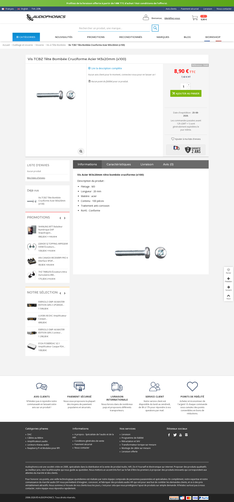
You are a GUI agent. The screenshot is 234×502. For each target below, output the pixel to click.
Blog (187, 37)
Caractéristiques (119, 164)
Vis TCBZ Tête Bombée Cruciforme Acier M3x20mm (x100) (51, 200)
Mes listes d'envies (36, 177)
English (24, 8)
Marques (163, 37)
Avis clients (171, 8)
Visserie (39, 44)
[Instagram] (186, 435)
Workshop (212, 37)
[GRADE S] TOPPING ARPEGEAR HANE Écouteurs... (53, 245)
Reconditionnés (130, 37)
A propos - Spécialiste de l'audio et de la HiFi (93, 436)
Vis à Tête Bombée (56, 44)
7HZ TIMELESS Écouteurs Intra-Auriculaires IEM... (52, 273)
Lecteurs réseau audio (37, 444)
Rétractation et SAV (130, 441)
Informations (87, 164)
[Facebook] (169, 435)
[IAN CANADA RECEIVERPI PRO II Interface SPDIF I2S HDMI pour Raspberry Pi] (32, 261)
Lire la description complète (106, 68)
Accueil (6, 44)
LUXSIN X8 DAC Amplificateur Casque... (52, 317)
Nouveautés (63, 37)
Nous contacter (224, 8)
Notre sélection (42, 292)
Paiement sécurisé (190, 8)
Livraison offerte (129, 451)
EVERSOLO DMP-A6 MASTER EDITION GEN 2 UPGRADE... (51, 303)
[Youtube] (180, 435)
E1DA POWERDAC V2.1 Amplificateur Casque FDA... (51, 345)
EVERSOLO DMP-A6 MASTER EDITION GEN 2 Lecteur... (51, 331)
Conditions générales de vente (88, 440)
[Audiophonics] (46, 17)
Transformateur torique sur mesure (138, 444)
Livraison (207, 8)
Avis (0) (168, 164)
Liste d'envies (38, 165)
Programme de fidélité (132, 437)
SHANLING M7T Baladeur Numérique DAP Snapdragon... (50, 229)
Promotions (96, 37)
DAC (28, 434)
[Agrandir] (81, 151)
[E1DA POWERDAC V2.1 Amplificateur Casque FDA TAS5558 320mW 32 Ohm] (32, 347)
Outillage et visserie (22, 44)
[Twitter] (175, 435)
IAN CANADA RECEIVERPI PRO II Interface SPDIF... (53, 259)
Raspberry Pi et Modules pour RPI (42, 448)
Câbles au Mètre (34, 437)
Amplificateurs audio (36, 441)
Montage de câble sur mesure (135, 448)
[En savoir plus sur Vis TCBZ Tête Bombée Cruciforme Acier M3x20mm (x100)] (32, 201)
